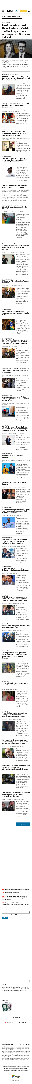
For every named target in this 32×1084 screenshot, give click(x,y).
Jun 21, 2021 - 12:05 (17, 211)
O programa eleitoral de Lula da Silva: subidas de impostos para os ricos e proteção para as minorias (15, 897)
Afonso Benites (5, 190)
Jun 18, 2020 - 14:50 (18, 719)
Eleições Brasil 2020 (7, 395)
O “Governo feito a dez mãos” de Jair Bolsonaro (15, 282)
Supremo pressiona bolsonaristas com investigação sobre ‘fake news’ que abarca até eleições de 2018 (15, 741)
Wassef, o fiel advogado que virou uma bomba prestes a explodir (16, 626)
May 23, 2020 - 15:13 (19, 799)
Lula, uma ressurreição (12, 892)
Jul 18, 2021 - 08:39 (21, 191)
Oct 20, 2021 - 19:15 (19, 83)
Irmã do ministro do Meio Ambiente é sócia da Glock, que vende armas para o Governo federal (16, 31)
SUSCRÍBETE (23, 11)
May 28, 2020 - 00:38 (18, 746)
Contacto (5, 1066)
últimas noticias (7, 886)
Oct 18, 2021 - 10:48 (13, 111)
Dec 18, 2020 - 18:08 (17, 346)
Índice (19, 1070)
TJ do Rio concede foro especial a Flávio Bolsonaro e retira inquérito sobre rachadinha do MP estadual (14, 598)
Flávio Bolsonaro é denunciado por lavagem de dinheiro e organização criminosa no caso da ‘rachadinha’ (15, 428)
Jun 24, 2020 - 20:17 (18, 630)
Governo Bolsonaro (7, 129)
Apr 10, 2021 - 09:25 (18, 252)
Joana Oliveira (5, 83)
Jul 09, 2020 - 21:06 (20, 546)
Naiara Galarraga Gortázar (17, 110)
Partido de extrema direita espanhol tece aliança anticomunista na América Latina (15, 105)
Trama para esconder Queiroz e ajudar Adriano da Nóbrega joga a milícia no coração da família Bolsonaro (14, 655)
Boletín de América (8, 985)
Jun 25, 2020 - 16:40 (18, 603)
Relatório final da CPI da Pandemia (10, 74)
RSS (16, 1070)
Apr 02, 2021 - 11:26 (17, 285)
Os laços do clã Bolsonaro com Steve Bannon (15, 483)
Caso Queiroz (5, 425)
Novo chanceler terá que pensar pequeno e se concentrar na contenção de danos (15, 313)
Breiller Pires (5, 487)
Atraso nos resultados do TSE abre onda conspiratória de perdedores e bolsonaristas (15, 398)
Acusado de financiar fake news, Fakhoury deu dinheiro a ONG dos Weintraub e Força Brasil (14, 133)
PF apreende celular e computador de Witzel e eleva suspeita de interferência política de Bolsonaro (16, 767)
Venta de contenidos (11, 1066)
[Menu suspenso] (3, 11)
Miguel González (6, 110)
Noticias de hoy (24, 1070)
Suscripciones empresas (9, 1070)
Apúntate (4, 917)
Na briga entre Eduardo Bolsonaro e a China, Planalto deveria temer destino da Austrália (15, 370)
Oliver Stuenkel (5, 318)
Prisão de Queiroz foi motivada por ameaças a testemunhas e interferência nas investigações (15, 714)
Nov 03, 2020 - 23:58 (18, 433)
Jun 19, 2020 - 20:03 (18, 661)
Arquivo (4, 1000)
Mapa (15, 1068)
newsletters (6, 912)
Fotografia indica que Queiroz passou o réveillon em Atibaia (15, 684)
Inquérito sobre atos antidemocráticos (12, 205)
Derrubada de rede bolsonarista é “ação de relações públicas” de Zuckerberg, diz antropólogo (14, 541)
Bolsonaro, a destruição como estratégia (17, 889)
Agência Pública (6, 22)
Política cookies (25, 1066)
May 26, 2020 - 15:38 (18, 772)
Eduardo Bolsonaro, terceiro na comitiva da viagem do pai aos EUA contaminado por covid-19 (14, 160)
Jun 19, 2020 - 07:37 (11, 689)
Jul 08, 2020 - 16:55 (12, 573)
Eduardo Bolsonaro (11, 16)
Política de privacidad (9, 1068)
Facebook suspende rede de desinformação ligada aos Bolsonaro (15, 569)
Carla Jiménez (13, 190)
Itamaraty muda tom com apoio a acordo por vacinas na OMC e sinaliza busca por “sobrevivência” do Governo (16, 246)
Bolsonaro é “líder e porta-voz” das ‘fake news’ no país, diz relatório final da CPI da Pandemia (16, 78)
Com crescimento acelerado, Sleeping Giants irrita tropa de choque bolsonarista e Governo (16, 794)
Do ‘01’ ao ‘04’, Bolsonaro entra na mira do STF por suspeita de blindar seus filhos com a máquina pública (15, 341)
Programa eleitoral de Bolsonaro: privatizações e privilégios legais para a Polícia (15, 903)
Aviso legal (19, 1066)
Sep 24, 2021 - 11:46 (17, 165)
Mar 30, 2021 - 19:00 (15, 318)
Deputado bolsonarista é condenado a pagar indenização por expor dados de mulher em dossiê (16, 511)
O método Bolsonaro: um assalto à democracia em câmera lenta (14, 186)
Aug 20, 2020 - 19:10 (19, 487)
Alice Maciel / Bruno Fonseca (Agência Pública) (13, 60)
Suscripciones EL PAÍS (22, 1068)
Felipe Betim (20, 190)
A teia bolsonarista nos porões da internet (14, 208)
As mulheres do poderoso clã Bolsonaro (12, 456)
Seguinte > (23, 824)
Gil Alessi (4, 165)
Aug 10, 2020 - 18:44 (15, 515)
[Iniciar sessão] (29, 11)
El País (3, 515)
